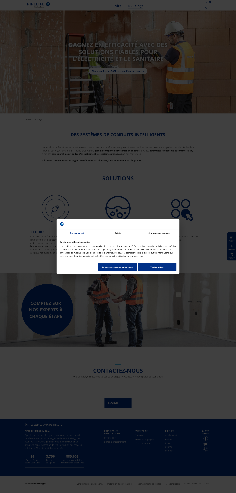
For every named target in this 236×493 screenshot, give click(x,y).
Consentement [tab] (77, 233)
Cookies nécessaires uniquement (117, 267)
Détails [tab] (118, 233)
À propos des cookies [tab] (158, 233)
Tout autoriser (157, 267)
